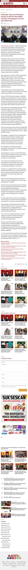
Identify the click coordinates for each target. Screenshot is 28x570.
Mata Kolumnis (4, 532)
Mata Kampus (4, 530)
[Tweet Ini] (18, 264)
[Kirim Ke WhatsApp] (26, 264)
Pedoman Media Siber (21, 561)
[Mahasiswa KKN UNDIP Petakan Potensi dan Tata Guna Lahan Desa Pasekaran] (21, 300)
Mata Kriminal (5, 545)
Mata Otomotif (5, 540)
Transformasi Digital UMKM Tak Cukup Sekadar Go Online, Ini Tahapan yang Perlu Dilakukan (13, 246)
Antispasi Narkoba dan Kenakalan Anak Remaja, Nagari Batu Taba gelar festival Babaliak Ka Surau (18, 515)
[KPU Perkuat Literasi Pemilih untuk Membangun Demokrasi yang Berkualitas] (7, 466)
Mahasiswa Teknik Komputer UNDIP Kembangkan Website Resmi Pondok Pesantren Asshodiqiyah (13, 252)
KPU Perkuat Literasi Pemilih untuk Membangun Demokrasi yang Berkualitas (7, 472)
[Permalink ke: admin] (2, 23)
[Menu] (2, 3)
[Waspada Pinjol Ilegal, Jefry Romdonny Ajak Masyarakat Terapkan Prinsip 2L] (7, 273)
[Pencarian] (26, 3)
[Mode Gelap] (24, 3)
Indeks (3, 561)
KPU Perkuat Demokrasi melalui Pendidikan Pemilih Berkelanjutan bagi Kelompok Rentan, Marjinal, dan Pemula (21, 472)
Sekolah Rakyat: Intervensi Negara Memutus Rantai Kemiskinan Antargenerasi (12, 249)
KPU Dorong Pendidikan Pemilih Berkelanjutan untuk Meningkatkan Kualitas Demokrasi (21, 460)
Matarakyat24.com (5, 46)
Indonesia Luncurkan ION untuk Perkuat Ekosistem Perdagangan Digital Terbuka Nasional (15, 484)
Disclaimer (5, 563)
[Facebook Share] (16, 264)
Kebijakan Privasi (12, 563)
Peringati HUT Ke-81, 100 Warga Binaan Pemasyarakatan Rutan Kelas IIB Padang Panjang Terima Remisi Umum (19, 503)
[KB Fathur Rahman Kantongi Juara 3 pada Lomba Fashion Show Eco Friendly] (6, 509)
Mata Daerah (4, 523)
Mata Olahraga (4, 538)
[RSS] (20, 558)
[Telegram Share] (23, 264)
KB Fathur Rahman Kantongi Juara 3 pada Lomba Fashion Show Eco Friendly (19, 509)
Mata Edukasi (4, 525)
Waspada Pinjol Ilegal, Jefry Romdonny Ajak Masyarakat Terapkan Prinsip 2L (13, 243)
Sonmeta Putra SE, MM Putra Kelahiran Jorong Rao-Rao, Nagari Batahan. (13, 448)
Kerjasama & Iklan (22, 563)
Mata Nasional (4, 12)
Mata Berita (4, 536)
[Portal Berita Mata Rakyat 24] (8, 3)
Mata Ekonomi (4, 527)
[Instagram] (15, 558)
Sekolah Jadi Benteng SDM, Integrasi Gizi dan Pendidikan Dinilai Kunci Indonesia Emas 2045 (7, 460)
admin (5, 23)
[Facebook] (8, 558)
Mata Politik (3, 542)
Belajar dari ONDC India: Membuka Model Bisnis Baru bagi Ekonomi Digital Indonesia (15, 489)
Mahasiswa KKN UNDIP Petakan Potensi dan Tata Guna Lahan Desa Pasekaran (13, 258)
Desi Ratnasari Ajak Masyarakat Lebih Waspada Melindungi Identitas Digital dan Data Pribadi (14, 479)
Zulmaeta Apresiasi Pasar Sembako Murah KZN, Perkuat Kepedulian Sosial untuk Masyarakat (14, 493)
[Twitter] (11, 558)
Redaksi (8, 561)
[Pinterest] (13, 558)
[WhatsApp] (18, 558)
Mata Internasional (5, 529)
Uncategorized (4, 547)
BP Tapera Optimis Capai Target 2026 (12, 497)
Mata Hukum (5, 544)
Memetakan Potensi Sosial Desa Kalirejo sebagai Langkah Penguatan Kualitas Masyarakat (13, 255)
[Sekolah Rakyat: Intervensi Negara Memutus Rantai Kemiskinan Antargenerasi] (7, 286)
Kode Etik (13, 561)
